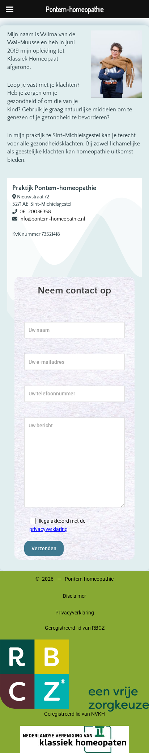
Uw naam (34, 318)
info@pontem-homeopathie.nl (52, 219)
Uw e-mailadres (42, 350)
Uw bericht (36, 413)
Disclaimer (74, 596)
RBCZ (98, 628)
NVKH (98, 714)
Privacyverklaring (74, 613)
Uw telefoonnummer (47, 381)
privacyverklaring (48, 529)
